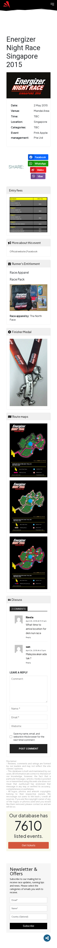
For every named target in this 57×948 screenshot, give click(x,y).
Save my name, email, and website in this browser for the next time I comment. (28, 736)
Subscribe (28, 926)
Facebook (32, 251)
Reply (28, 637)
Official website (18, 251)
